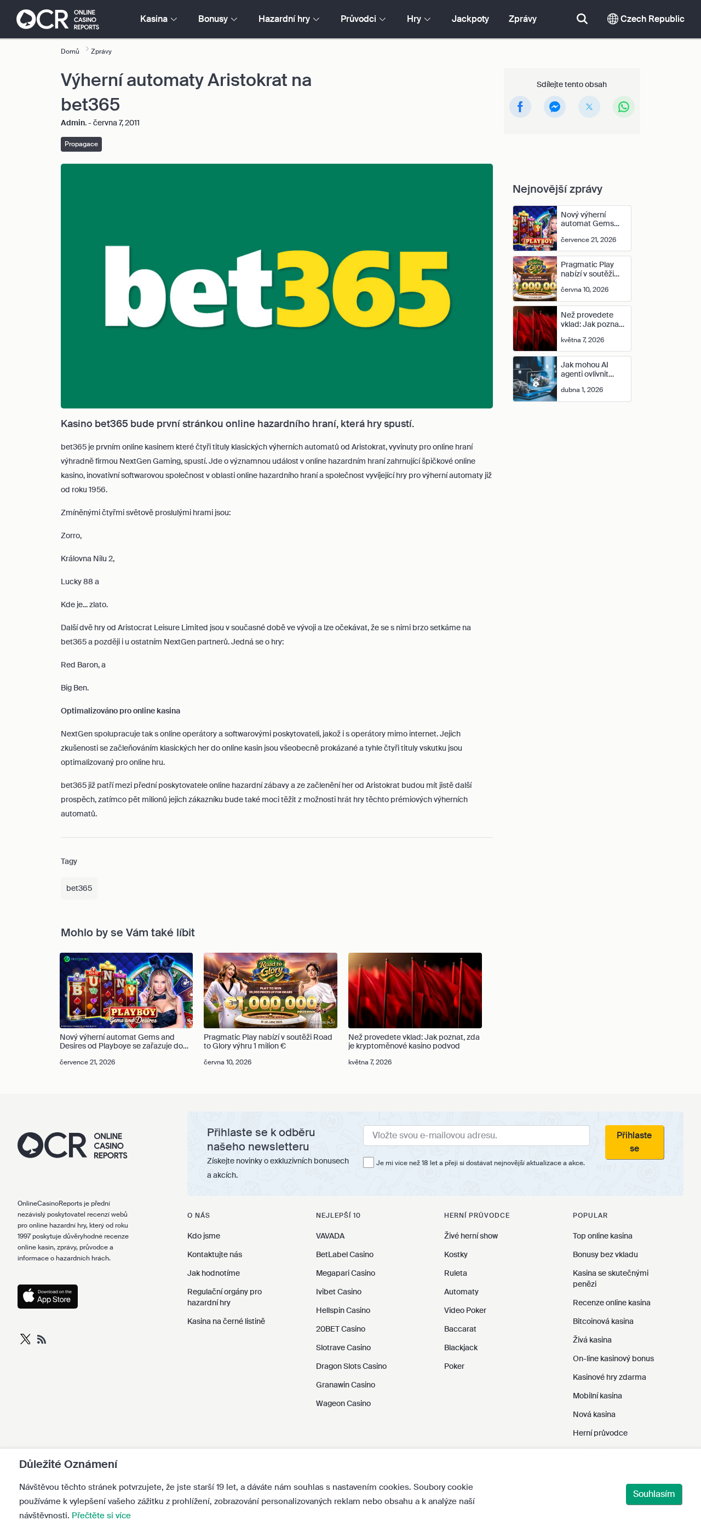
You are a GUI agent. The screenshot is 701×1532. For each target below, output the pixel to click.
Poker (454, 1366)
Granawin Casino (345, 1385)
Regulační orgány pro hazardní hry (224, 1297)
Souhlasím (654, 1494)
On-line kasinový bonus (613, 1358)
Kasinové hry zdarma (609, 1377)
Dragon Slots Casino (351, 1366)
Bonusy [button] (214, 19)
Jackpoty (470, 19)
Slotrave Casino (343, 1347)
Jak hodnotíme (213, 1273)
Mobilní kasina (597, 1396)
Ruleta (455, 1273)
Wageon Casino (343, 1403)
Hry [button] (415, 19)
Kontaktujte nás (214, 1254)
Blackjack (461, 1347)
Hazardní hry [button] (285, 19)
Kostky (456, 1254)
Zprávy (523, 19)
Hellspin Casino (343, 1310)
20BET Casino (340, 1329)
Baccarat (460, 1329)
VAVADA (330, 1236)
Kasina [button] (155, 19)
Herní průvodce (600, 1433)
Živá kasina (592, 1340)
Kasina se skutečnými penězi (610, 1278)
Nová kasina (594, 1414)
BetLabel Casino (345, 1254)
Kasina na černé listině (226, 1321)
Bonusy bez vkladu (605, 1254)
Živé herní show (471, 1236)
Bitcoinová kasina (603, 1321)
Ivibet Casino (338, 1292)
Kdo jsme (203, 1236)
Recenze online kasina (612, 1303)
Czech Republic (651, 19)
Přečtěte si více (101, 1515)
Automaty (461, 1292)
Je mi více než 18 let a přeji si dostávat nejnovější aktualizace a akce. (480, 1163)
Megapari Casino (345, 1273)
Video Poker (465, 1310)
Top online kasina (603, 1236)
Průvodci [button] (359, 19)
